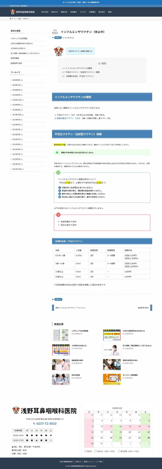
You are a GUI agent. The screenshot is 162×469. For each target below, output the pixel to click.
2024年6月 (17, 110)
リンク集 (98, 461)
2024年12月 (18, 100)
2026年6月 (17, 90)
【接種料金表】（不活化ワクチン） (80, 76)
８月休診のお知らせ (18, 48)
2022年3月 (17, 154)
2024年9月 (17, 105)
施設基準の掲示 (16, 63)
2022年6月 (17, 144)
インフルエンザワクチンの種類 (78, 68)
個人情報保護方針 (66, 461)
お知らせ (58, 38)
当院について (88, 461)
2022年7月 (17, 139)
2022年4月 (17, 149)
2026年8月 (17, 80)
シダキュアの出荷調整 (19, 38)
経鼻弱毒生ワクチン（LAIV (68, 118)
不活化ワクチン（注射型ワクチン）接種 (82, 72)
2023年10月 (18, 114)
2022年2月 (17, 159)
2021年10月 (18, 169)
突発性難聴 (15, 58)
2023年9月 (17, 119)
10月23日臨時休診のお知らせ (22, 43)
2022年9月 (17, 134)
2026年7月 (17, 85)
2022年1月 (17, 164)
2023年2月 (17, 129)
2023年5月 (17, 124)
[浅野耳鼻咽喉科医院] (22, 12)
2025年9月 (17, 95)
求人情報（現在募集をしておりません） (26, 53)
